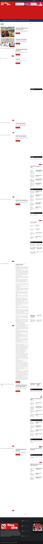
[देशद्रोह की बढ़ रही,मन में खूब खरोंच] (32, 237)
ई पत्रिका (28, 20)
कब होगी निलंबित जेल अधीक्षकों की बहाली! (35, 167)
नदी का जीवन (18, 59)
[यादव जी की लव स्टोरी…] (39, 283)
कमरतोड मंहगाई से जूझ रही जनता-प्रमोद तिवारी (21, 450)
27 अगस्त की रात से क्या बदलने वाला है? (39, 434)
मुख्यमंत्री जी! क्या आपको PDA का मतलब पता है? (39, 195)
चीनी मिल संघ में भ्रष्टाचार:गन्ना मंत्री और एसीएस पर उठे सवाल (39, 469)
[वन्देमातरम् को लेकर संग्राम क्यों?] (32, 200)
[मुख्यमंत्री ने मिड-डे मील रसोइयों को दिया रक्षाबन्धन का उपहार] (32, 180)
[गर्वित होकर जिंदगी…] (32, 230)
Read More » (18, 33)
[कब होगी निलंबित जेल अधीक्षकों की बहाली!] (32, 423)
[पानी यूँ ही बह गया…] (32, 226)
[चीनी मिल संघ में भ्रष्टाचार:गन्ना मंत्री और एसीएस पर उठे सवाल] (32, 470)
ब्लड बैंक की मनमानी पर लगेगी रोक (39, 403)
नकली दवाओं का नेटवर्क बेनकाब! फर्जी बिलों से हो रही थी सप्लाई (36, 465)
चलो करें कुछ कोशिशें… (33, 222)
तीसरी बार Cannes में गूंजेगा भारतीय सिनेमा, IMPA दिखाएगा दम (32, 316)
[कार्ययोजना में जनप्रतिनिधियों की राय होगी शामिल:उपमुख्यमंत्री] (32, 172)
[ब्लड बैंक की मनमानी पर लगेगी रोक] (32, 404)
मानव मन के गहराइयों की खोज (20, 124)
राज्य (7, 20)
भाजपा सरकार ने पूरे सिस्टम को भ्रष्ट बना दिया (39, 176)
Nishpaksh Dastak (18, 27)
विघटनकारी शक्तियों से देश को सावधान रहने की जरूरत (39, 203)
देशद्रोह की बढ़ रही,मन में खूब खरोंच (39, 237)
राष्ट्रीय (3, 20)
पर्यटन (24, 20)
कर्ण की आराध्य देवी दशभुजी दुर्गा (21, 136)
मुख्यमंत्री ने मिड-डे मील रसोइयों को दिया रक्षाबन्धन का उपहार (39, 179)
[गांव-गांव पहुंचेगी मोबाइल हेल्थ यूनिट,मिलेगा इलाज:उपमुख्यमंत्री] (32, 408)
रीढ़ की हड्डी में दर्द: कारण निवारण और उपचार (39, 415)
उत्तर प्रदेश (5, 20)
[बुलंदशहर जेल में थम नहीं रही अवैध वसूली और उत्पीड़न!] (32, 478)
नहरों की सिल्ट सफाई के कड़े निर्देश (21, 40)
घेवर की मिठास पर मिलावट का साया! (39, 411)
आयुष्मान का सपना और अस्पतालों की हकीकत (35, 399)
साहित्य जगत (15, 20)
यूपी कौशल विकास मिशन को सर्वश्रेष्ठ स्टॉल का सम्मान (21, 50)
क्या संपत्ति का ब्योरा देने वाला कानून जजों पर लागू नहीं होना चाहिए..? (21, 386)
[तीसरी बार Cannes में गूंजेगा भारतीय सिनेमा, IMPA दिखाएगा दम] (33, 283)
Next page (25, 514)
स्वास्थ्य (19, 20)
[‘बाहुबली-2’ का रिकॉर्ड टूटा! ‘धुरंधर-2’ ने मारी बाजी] (39, 245)
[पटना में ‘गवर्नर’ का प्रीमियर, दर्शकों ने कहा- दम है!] (33, 245)
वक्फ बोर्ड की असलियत (19, 265)
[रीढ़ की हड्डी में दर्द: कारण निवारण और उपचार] (32, 415)
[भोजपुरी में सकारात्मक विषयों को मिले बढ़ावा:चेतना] (39, 351)
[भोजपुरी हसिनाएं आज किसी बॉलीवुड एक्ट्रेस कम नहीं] (33, 351)
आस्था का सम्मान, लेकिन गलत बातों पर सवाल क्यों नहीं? (39, 184)
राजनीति (9, 20)
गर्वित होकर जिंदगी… (38, 229)
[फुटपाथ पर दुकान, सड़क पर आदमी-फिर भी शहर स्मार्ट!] (32, 427)
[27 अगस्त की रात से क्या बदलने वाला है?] (32, 435)
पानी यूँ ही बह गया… (38, 225)
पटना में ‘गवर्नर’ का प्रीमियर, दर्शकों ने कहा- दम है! (33, 248)
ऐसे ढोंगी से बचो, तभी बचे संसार (39, 232)
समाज (17, 20)
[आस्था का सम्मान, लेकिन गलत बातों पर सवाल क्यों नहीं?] (32, 184)
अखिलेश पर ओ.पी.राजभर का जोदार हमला (38, 207)
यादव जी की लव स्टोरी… (39, 315)
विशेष (12, 20)
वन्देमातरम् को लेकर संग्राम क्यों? (39, 199)
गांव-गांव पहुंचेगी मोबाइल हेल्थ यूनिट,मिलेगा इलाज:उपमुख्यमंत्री (39, 407)
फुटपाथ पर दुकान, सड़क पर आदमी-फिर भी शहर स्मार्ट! (38, 426)
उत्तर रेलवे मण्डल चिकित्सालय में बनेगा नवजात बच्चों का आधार (22, 29)
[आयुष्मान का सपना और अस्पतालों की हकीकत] (32, 431)
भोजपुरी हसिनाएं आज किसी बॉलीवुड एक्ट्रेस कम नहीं (33, 384)
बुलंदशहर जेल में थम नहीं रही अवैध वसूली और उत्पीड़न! (39, 477)
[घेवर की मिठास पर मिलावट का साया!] (32, 412)
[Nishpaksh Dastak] (6, 4)
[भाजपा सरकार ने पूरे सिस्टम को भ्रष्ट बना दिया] (32, 176)
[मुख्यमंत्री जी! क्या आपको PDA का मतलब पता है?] (32, 196)
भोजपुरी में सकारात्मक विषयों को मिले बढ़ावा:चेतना (39, 384)
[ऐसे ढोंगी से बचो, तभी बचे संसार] (32, 234)
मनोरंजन (26, 20)
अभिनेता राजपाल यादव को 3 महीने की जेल (38, 474)
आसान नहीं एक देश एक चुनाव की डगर (22, 200)
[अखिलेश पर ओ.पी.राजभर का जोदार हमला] (32, 208)
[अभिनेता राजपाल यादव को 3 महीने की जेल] (32, 474)
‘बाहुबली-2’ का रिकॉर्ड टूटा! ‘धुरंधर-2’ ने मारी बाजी (39, 248)
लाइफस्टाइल (21, 20)
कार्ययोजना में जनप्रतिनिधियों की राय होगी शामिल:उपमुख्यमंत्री (39, 171)
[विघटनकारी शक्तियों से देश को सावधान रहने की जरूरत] (32, 204)
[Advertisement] (21, 13)
